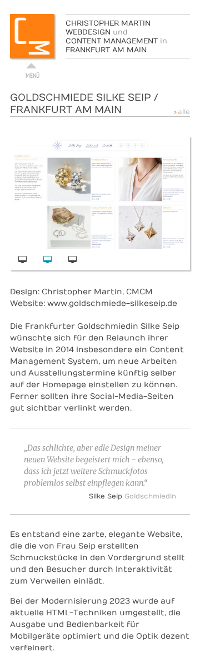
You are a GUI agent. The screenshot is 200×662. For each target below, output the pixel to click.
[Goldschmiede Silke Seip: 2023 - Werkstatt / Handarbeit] (72, 259)
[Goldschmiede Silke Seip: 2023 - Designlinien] (47, 259)
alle (184, 111)
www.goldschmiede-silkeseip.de (112, 303)
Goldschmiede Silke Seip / (84, 104)
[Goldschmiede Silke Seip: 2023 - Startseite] (22, 259)
